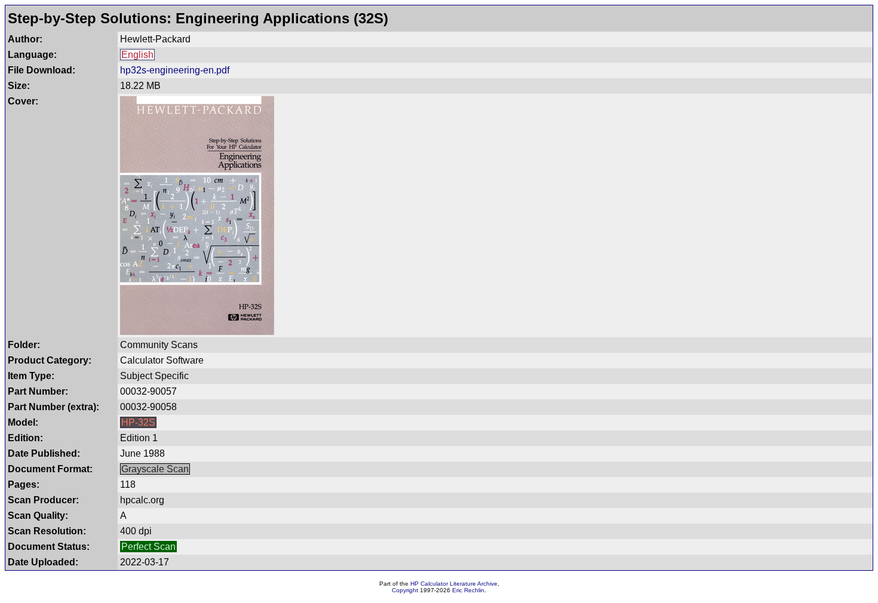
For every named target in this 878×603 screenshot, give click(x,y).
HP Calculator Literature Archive (454, 583)
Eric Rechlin (468, 590)
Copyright (405, 590)
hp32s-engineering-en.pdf (174, 70)
